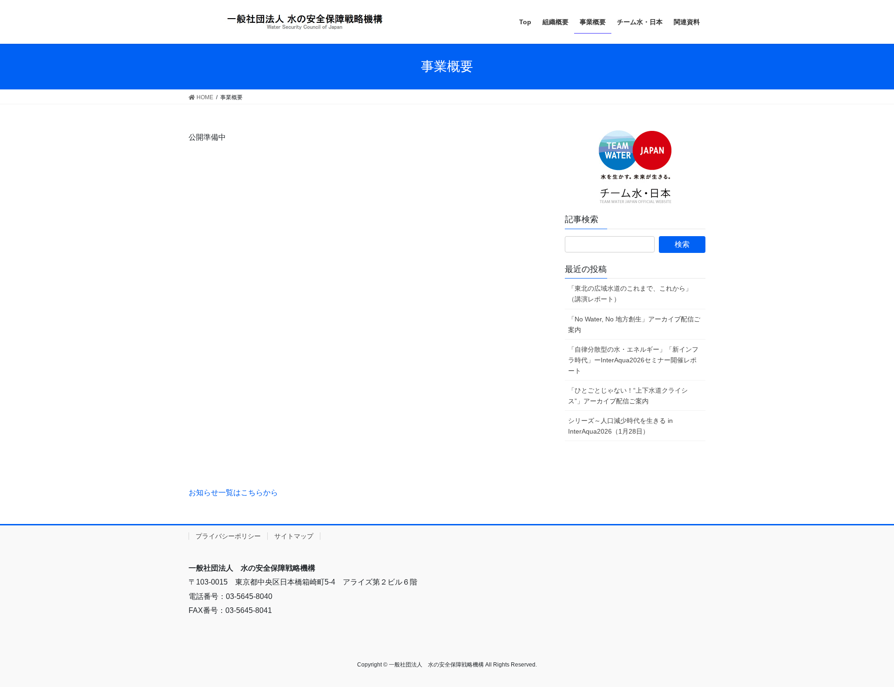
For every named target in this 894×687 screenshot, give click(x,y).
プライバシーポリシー (228, 536)
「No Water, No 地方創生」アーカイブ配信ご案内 (634, 324)
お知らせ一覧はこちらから (233, 493)
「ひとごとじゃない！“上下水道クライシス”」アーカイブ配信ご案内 (628, 396)
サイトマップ (293, 536)
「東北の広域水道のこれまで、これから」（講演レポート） (630, 294)
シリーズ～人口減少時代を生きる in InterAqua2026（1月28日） (620, 426)
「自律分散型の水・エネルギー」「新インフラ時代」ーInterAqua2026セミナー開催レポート (633, 360)
